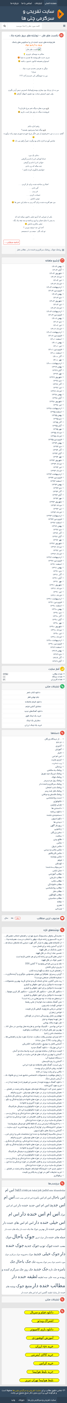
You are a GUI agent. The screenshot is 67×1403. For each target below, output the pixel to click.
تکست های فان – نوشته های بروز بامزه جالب (33, 35)
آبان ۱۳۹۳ (57, 495)
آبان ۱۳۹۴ (57, 453)
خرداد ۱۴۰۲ (56, 329)
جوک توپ (46, 1246)
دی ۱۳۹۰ (57, 613)
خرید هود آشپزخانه (53, 1086)
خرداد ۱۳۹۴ (56, 471)
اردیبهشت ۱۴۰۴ (54, 287)
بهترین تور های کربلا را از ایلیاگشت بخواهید (42, 1030)
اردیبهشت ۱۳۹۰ (54, 640)
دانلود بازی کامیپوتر (41, 1329)
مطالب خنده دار (48, 1285)
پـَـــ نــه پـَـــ (57, 763)
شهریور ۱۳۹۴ (55, 460)
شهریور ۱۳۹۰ (55, 626)
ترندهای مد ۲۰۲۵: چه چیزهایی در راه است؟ (42, 999)
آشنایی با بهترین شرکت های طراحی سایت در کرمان (39, 1054)
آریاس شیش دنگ (54, 1079)
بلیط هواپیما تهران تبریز (39, 1380)
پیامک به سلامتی (54, 770)
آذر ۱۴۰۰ (57, 356)
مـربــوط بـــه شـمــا (54, 867)
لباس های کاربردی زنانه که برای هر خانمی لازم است (39, 957)
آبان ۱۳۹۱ (57, 578)
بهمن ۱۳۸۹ (57, 651)
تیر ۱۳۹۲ (57, 550)
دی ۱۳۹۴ (57, 446)
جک (34, 1261)
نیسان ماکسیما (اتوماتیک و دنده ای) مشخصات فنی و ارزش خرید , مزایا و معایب (32, 1134)
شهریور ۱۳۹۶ (55, 401)
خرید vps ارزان (44, 1346)
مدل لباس (57, 871)
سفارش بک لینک (33, 721)
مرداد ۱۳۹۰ (56, 630)
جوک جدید (31, 1246)
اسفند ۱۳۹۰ (56, 606)
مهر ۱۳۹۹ (57, 374)
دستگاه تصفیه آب (54, 1058)
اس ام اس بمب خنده (24, 1198)
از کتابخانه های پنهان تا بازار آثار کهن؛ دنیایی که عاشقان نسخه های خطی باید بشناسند (32, 943)
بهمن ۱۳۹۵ (57, 415)
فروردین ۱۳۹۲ (55, 561)
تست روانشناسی (54, 798)
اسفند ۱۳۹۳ (56, 481)
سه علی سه (50, 1277)
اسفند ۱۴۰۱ (56, 339)
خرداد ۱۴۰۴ (56, 284)
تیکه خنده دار (25, 1229)
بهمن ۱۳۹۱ (57, 568)
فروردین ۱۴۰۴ (55, 291)
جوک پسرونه (41, 1262)
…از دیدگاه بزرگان (53, 739)
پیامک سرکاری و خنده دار (38, 250)
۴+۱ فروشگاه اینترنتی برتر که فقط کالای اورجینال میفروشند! (35, 1124)
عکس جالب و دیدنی (53, 850)
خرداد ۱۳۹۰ (56, 637)
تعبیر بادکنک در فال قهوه (50, 950)
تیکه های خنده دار (12, 1229)
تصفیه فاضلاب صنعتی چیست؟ (48, 978)
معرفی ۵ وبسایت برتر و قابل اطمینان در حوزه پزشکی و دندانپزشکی (32, 1117)
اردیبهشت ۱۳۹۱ (54, 599)
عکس (59, 843)
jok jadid (43, 1190)
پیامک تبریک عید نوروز (51, 774)
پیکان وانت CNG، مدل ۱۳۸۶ (48, 1040)
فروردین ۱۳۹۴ (55, 478)
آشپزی (59, 746)
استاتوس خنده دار (55, 1228)
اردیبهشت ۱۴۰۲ (54, 332)
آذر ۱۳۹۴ (57, 450)
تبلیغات (38, 3)
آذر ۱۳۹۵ (57, 422)
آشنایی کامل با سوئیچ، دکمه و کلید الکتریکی (42, 1044)
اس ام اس (57, 756)
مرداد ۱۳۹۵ (56, 433)
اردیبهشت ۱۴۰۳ (54, 311)
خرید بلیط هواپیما (42, 1371)
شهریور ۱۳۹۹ (55, 377)
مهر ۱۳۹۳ (57, 498)
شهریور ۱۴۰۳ (55, 301)
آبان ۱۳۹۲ (57, 536)
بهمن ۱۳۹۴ (57, 443)
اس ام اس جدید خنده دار (33, 1205)
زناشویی (58, 829)
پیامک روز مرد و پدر (53, 781)
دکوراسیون (57, 819)
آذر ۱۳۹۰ (57, 616)
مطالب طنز (21, 250)
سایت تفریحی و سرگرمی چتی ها (27, 1390)
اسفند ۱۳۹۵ (56, 412)
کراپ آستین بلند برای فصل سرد (47, 946)
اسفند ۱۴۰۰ (56, 353)
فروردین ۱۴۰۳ (55, 315)
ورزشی (58, 909)
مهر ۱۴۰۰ (57, 360)
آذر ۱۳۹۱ (57, 575)
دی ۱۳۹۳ (57, 488)
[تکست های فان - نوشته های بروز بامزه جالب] (33, 49)
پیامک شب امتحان (54, 788)
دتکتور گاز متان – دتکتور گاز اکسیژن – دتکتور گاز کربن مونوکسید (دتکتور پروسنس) (32, 992)
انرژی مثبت (56, 760)
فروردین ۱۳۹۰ (55, 644)
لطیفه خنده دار (24, 1276)
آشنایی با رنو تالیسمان (52, 1061)
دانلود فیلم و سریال (41, 1312)
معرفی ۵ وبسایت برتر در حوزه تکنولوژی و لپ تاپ (40, 1110)
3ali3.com (21, 1190)
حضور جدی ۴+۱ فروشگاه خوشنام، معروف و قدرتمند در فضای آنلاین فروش (32, 1089)
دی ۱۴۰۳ (57, 298)
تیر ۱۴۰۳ (57, 304)
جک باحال (23, 1261)
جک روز (28, 1269)
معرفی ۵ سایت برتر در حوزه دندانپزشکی (43, 1120)
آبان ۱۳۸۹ (57, 661)
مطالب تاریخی (56, 878)
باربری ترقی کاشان (53, 967)
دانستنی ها (57, 808)
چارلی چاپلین (56, 805)
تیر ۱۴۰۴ (57, 280)
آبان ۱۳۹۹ (57, 370)
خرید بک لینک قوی (33, 716)
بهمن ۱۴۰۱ (57, 343)
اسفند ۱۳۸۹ (56, 647)
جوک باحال (23, 1236)
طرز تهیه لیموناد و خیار (52, 1019)
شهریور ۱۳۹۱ (55, 585)
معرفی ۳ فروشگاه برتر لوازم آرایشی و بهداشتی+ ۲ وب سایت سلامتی (32, 1127)
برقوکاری (58, 1176)
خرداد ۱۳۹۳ (56, 512)
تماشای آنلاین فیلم (33, 706)
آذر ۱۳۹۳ (57, 491)
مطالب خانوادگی (55, 884)
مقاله (59, 902)
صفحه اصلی (51, 3)
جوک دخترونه (27, 1254)
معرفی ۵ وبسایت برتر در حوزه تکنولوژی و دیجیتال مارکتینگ (35, 1106)
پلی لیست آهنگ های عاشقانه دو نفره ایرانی (42, 1065)
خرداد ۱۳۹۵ (56, 436)
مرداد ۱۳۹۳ (56, 505)
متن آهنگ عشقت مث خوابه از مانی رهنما (43, 1002)
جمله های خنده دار (54, 1237)
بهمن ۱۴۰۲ (57, 318)
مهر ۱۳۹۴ (57, 457)
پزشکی (58, 767)
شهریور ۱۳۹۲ (55, 543)
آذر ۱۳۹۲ (57, 533)
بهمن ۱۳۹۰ (57, 609)
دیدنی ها (58, 822)
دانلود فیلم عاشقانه (33, 702)
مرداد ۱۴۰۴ (56, 277)
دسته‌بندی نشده (54, 815)
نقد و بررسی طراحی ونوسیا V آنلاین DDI (43, 964)
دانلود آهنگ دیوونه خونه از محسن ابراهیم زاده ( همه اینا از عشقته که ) (32, 1082)
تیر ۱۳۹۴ (57, 467)
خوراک (21, 1400)
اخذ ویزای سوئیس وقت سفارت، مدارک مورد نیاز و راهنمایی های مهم (32, 1037)
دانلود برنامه (56, 812)
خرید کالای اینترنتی (42, 1354)
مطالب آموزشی (55, 874)
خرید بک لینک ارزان (33, 725)
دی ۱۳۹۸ (57, 381)
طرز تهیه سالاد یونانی (52, 1023)
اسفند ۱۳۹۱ (56, 564)
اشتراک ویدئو (45, 1320)
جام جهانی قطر (33, 697)
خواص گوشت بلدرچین (52, 1005)
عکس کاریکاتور (55, 853)
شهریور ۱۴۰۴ (55, 273)
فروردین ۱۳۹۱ (55, 602)
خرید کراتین (46, 1363)
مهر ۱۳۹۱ (57, 581)
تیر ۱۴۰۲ (57, 325)
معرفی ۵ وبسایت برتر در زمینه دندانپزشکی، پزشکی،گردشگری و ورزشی (32, 1096)
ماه (12, 918)
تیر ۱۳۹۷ (57, 388)
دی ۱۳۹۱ (57, 571)
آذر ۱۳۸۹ (57, 658)
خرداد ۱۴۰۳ (56, 308)
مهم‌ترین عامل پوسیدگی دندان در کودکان (43, 1016)
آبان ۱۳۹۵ (57, 426)
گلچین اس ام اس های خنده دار (34, 1292)
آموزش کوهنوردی (42, 1337)
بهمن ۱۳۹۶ (57, 395)
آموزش (58, 749)
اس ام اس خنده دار (40, 1214)
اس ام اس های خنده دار (18, 1223)
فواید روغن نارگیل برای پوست (48, 1068)
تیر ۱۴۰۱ (57, 346)
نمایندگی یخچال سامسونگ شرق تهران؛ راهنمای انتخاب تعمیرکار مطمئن (32, 936)
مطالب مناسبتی (55, 898)
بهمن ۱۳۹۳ (57, 485)
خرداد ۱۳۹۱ (56, 595)
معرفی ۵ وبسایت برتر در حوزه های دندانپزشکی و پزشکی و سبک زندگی (32, 1113)
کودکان (58, 864)
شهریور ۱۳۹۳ (55, 502)
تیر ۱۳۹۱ (57, 592)
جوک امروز (39, 1237)
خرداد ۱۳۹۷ (56, 391)
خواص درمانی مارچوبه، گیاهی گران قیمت (43, 1009)
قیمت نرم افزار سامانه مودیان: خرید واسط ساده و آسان (37, 1051)
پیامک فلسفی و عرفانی (52, 794)
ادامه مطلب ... (11, 242)
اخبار (59, 753)
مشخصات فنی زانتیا (53, 1033)
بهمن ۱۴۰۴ (57, 266)
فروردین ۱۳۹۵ (55, 440)
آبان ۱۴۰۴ (57, 270)
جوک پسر (51, 1262)
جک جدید (41, 1269)
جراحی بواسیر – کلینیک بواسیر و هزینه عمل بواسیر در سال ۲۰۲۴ (32, 1026)
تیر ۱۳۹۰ (57, 633)
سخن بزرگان (56, 833)
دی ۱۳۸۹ (57, 654)
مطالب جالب (56, 881)
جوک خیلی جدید (47, 1254)
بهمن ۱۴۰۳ (57, 294)
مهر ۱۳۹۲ (57, 540)
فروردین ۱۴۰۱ (55, 349)
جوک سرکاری (14, 1254)
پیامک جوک (56, 250)
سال (6, 918)
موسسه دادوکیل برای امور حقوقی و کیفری (43, 985)
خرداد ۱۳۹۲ (56, 554)
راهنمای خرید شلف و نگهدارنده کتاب (45, 971)
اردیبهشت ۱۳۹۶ (54, 408)
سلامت (59, 836)
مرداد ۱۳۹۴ (56, 464)
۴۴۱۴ (59, 742)
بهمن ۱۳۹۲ (57, 526)
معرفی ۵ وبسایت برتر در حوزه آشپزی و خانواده (41, 1103)
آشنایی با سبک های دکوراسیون (48, 1131)
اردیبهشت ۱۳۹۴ (54, 474)
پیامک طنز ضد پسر (53, 791)
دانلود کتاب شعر (33, 692)
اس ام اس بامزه (42, 1197)
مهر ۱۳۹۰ (57, 623)
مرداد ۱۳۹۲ (56, 547)
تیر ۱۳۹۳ (57, 509)
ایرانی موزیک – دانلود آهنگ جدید (46, 1048)
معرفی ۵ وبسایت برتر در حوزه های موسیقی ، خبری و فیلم (36, 1093)
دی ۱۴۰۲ (57, 322)
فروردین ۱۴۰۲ (55, 336)
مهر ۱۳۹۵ (57, 429)
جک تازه (53, 1269)
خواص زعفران (55, 1012)
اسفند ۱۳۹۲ (56, 523)
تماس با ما (26, 3)
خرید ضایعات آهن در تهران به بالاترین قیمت (42, 1172)
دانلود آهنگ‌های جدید (33, 711)
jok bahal (32, 1190)
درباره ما (14, 3)
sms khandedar (57, 1190)
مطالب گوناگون (55, 895)
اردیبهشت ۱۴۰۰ (54, 363)
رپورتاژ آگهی (56, 826)
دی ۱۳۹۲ (57, 530)
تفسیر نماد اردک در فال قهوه (49, 953)
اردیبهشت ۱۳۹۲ (54, 557)
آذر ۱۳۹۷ (57, 384)
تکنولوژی (57, 801)
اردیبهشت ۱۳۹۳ (54, 516)
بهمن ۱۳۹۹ (57, 367)
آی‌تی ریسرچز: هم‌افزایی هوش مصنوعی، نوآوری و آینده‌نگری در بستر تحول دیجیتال (32, 974)
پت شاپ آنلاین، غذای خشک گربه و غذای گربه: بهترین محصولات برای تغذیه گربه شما (32, 981)
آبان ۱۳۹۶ (57, 398)
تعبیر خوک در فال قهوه (52, 960)
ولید (13, 1400)
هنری (59, 905)
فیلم (60, 860)
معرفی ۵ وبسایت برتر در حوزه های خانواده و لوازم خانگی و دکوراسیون (32, 1099)
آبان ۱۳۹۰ (57, 620)
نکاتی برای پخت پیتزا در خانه (49, 1072)
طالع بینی (57, 839)
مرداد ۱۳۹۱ (56, 588)
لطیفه (40, 1277)
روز (17, 918)
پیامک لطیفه (52, 1293)
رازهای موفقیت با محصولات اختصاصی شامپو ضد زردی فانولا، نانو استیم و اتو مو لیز (32, 1075)
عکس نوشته (56, 857)
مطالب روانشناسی (54, 888)
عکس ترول (57, 846)
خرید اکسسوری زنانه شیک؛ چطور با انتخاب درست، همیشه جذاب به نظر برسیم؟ (32, 939)
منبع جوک (24, 1286)
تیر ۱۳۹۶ (57, 405)
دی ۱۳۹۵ (57, 419)
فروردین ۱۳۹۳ (55, 519)
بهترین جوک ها (38, 1229)
